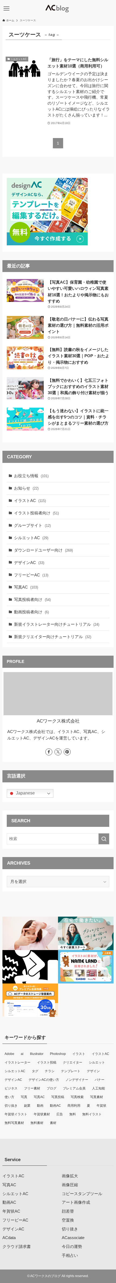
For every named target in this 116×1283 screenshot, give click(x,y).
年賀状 (101, 1105)
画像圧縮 (70, 1184)
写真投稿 (57, 1097)
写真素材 (96, 1097)
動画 (40, 1105)
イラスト (78, 1054)
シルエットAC (31, 537)
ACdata (9, 1237)
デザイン (93, 1071)
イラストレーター (17, 1062)
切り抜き (11, 1105)
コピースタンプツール (82, 1193)
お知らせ (26, 488)
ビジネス (11, 1088)
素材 (53, 1123)
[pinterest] (67, 751)
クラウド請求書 (16, 1246)
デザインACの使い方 (44, 1080)
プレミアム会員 (74, 1088)
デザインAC (29, 562)
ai (22, 1054)
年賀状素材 (42, 1114)
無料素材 (36, 1123)
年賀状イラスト (16, 1114)
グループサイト (32, 525)
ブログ (51, 1088)
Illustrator (36, 1054)
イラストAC (30, 500)
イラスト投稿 (46, 1062)
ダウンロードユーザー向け (43, 550)
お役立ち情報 (31, 475)
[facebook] (48, 751)
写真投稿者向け (32, 599)
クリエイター (72, 1062)
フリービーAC (31, 575)
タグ (35, 1071)
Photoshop (58, 1054)
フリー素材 (32, 1088)
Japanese (25, 793)
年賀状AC (11, 1211)
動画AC (55, 1105)
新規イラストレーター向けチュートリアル (56, 624)
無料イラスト (92, 1114)
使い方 (9, 1097)
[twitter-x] (58, 751)
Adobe (9, 1054)
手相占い (70, 1255)
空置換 (68, 1220)
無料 (72, 1114)
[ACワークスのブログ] (58, 8)
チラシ (49, 1071)
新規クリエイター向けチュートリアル (52, 636)
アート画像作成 (76, 1202)
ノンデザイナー (77, 1080)
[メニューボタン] (6, 8)
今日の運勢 (72, 1246)
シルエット (97, 1062)
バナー (99, 1080)
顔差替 (68, 1211)
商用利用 (73, 1105)
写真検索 (77, 1097)
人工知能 (98, 1088)
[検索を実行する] (103, 838)
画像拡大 (70, 1176)
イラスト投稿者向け (36, 513)
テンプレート (70, 1071)
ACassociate (73, 1237)
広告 (59, 1114)
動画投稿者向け (31, 612)
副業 (27, 1105)
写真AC (26, 587)
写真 (24, 1097)
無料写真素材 (14, 1123)
